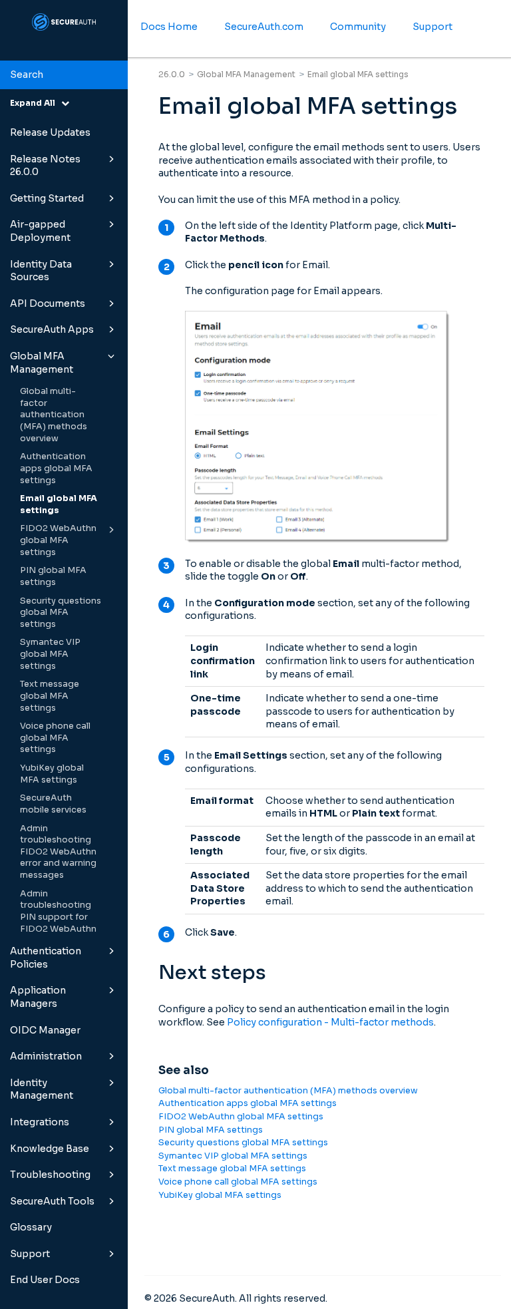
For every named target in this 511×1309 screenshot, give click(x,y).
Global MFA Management (41, 362)
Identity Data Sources (41, 270)
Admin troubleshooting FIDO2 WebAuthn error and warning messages (58, 852)
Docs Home (169, 27)
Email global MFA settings (58, 504)
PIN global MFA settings (53, 576)
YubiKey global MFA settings (52, 774)
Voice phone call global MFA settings (55, 738)
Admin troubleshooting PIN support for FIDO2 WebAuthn (58, 911)
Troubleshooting (50, 1175)
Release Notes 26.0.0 (45, 165)
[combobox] (64, 75)
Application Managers (38, 997)
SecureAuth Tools (52, 1201)
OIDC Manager (45, 1030)
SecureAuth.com (263, 27)
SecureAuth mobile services (53, 804)
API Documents (47, 303)
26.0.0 (171, 74)
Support (30, 1254)
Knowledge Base (49, 1149)
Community (358, 27)
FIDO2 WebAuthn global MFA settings (58, 540)
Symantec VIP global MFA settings (50, 654)
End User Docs (45, 1280)
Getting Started (47, 198)
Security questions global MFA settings (60, 613)
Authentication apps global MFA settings (56, 468)
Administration (46, 1056)
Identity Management (41, 1089)
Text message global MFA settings (49, 696)
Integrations (39, 1122)
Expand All (35, 103)
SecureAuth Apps (52, 329)
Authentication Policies (45, 957)
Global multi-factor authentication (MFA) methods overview (53, 415)
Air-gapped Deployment (40, 231)
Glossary (31, 1227)
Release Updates (50, 132)
